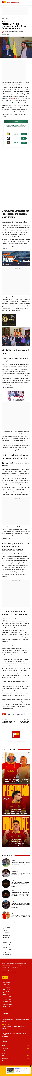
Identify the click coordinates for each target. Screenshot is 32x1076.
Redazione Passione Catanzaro (14, 31)
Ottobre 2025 (6, 952)
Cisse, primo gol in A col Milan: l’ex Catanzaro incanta (20, 873)
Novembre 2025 (7, 950)
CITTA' (12, 880)
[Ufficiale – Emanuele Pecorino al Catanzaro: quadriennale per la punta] (16, 799)
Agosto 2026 (6, 928)
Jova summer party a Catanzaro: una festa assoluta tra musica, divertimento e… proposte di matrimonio (20, 884)
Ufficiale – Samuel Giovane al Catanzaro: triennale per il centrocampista (16, 843)
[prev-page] (3, 850)
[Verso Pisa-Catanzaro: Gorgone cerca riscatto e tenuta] (6, 862)
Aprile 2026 (6, 937)
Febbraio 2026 (7, 942)
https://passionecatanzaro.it (16, 743)
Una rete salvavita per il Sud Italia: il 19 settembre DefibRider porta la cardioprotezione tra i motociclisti (20, 905)
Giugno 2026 (6, 933)
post (13, 98)
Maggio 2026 (6, 935)
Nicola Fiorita (20, 714)
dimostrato (18, 476)
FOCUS (13, 860)
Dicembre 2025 (7, 947)
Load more (15, 922)
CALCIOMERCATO (16, 809)
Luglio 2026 (6, 930)
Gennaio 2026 (7, 945)
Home (3, 18)
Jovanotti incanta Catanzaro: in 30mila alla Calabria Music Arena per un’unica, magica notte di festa (20, 895)
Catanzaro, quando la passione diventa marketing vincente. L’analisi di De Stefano (8, 723)
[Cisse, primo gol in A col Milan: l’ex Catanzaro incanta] (6, 873)
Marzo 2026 (6, 940)
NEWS (7, 18)
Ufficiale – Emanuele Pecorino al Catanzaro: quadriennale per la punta (16, 812)
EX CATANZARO (14, 871)
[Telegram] (17, 1072)
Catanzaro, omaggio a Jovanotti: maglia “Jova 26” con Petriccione (16, 780)
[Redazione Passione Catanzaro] (3, 32)
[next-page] (5, 850)
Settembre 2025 (7, 955)
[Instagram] (14, 1072)
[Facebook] (10, 1072)
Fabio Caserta (11, 714)
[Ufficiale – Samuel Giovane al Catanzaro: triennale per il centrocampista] (16, 831)
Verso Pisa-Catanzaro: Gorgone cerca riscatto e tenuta (20, 863)
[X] (21, 1072)
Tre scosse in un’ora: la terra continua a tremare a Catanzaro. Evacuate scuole (23, 723)
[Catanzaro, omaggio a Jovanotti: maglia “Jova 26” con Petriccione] (16, 768)
